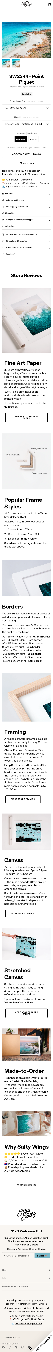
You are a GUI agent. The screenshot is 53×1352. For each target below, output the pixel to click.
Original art (10, 226)
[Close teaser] (30, 1348)
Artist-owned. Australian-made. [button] (15, 1286)
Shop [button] (4, 1270)
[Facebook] (3, 1347)
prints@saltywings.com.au (28, 1323)
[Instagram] (22, 1347)
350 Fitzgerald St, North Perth (28, 1319)
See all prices (26, 94)
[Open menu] (6, 4)
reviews (39, 1153)
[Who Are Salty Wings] (26, 1044)
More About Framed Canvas (26, 1013)
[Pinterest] (16, 1347)
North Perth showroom (31, 1316)
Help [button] (4, 1278)
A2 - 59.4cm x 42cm (15, 108)
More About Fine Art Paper (26, 417)
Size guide (9, 213)
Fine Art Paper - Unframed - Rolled (23, 124)
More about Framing (23, 799)
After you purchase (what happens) (20, 219)
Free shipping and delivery (16, 206)
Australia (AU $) (10, 1338)
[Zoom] (7, 53)
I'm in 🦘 (42, 1255)
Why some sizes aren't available (18, 247)
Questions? (10, 254)
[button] (42, 1341)
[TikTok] (10, 1347)
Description (10, 193)
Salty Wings (9, 1343)
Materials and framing (14, 200)
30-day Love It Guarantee (16, 241)
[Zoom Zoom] (26, 40)
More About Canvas (22, 913)
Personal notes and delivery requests (21, 234)
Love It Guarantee (27, 1157)
